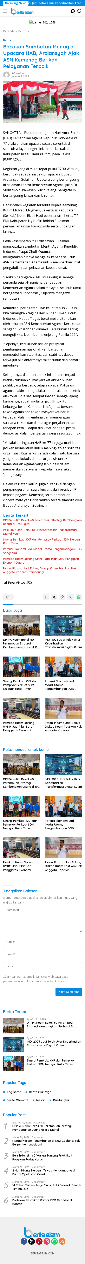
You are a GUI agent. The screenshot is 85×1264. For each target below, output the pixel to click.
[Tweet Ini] (54, 597)
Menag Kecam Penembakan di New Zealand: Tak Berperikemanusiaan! (46, 1142)
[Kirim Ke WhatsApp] (79, 597)
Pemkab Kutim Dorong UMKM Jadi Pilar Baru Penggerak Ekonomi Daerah (41, 560)
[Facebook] (24, 1241)
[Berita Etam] (22, 11)
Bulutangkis (61, 1100)
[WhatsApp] (54, 1241)
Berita (7, 40)
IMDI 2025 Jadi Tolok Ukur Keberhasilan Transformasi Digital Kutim (40, 532)
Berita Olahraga (40, 1092)
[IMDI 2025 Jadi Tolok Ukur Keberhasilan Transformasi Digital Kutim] (63, 625)
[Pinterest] (39, 1241)
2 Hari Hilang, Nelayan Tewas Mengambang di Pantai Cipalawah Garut (43, 1172)
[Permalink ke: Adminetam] (6, 75)
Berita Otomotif (17, 1100)
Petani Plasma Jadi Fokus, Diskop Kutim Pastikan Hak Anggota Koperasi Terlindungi (40, 570)
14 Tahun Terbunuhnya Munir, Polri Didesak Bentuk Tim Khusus (46, 1187)
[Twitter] (31, 1241)
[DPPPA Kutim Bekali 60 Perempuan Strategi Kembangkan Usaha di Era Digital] (21, 625)
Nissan (40, 1100)
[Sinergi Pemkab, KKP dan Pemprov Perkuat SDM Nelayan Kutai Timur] (21, 667)
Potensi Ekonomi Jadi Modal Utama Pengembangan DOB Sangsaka (42, 551)
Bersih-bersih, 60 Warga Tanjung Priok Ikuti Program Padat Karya (42, 1157)
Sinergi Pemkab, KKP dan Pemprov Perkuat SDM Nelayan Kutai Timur (42, 541)
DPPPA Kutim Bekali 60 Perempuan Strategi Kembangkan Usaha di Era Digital (42, 522)
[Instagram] (47, 1241)
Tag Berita (14, 1092)
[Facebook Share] (46, 597)
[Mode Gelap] (72, 11)
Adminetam (18, 73)
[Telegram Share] (70, 597)
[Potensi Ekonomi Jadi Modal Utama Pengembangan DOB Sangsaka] (63, 667)
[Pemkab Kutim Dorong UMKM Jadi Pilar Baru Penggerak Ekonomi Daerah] (21, 708)
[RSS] (62, 1241)
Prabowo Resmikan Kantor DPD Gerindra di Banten (42, 1202)
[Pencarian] (79, 11)
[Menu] (6, 11)
